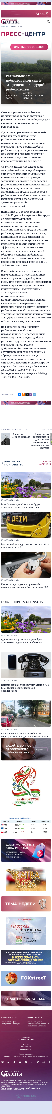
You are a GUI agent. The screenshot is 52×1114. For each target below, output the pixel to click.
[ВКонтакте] (19, 394)
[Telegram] (34, 394)
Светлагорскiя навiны (33, 97)
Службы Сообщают (29, 46)
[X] (27, 394)
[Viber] (30, 394)
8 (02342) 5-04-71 (26, 1039)
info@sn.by (26, 1047)
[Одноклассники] (23, 394)
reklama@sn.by (26, 1049)
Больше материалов (45, 463)
